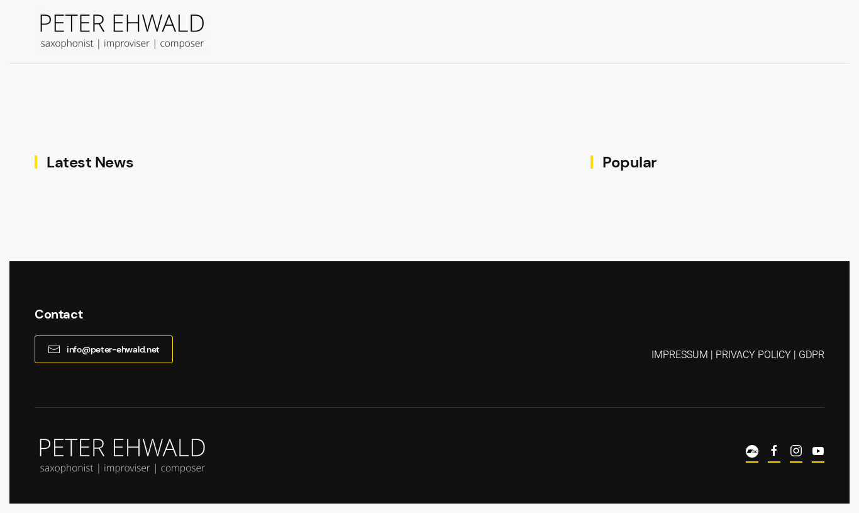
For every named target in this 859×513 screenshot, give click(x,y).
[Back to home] (123, 31)
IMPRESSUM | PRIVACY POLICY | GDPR (737, 355)
